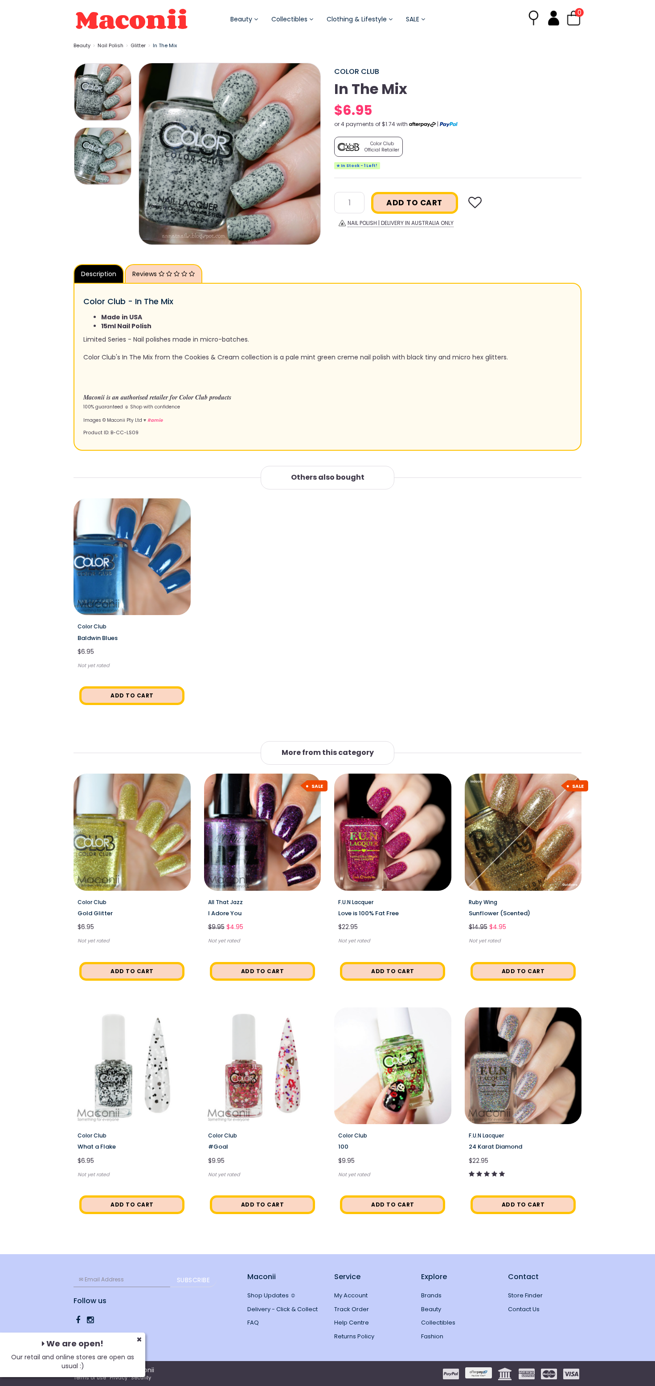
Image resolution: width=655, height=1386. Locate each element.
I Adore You (225, 913)
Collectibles (290, 19)
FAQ (253, 1322)
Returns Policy (354, 1336)
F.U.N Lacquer (355, 902)
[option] (230, 154)
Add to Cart (414, 202)
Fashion (432, 1336)
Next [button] (309, 153)
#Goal (218, 1146)
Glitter (138, 45)
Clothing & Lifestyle (358, 19)
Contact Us (524, 1309)
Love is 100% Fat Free (368, 913)
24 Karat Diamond (495, 1146)
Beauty (242, 19)
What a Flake (97, 1146)
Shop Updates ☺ (271, 1295)
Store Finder (525, 1295)
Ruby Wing (483, 902)
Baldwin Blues (98, 638)
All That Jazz (225, 902)
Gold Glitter (95, 913)
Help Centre (351, 1322)
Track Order (351, 1309)
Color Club (356, 71)
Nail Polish (110, 45)
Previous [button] (149, 153)
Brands (431, 1295)
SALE (413, 19)
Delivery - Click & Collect (282, 1309)
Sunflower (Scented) (499, 913)
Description (98, 273)
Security (141, 1377)
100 (343, 1146)
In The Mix (165, 45)
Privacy (118, 1377)
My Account (351, 1295)
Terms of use (90, 1377)
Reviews (145, 273)
